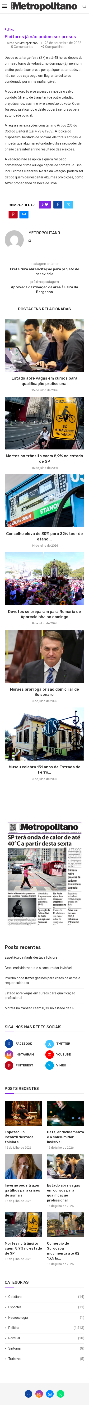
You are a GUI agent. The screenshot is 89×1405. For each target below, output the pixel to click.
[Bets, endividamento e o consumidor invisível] (65, 1113)
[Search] (84, 7)
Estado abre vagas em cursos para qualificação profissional (63, 1192)
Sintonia (46, 1348)
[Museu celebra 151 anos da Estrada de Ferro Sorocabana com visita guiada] (44, 733)
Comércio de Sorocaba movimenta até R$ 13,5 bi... (63, 1250)
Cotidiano (46, 1297)
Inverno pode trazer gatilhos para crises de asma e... (22, 1190)
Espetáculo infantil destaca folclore (31, 957)
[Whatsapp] (60, 1394)
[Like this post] (46, 204)
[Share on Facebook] (57, 204)
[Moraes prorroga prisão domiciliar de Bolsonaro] (44, 656)
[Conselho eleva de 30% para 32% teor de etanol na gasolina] (44, 500)
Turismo (46, 1359)
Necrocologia (46, 1317)
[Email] (50, 1394)
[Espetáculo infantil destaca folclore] (23, 1113)
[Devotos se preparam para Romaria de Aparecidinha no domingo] (44, 578)
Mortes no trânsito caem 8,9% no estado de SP (40, 1008)
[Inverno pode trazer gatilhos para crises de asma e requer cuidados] (23, 1166)
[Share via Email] (23, 214)
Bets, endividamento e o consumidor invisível (38, 968)
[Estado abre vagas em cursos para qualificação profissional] (44, 345)
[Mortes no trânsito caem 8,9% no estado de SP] (44, 423)
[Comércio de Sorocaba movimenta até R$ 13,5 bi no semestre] (65, 1224)
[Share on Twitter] (68, 204)
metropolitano (28, 43)
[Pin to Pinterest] (13, 214)
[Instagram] (39, 1394)
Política (46, 1328)
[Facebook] (28, 1394)
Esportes (46, 1307)
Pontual (46, 1338)
